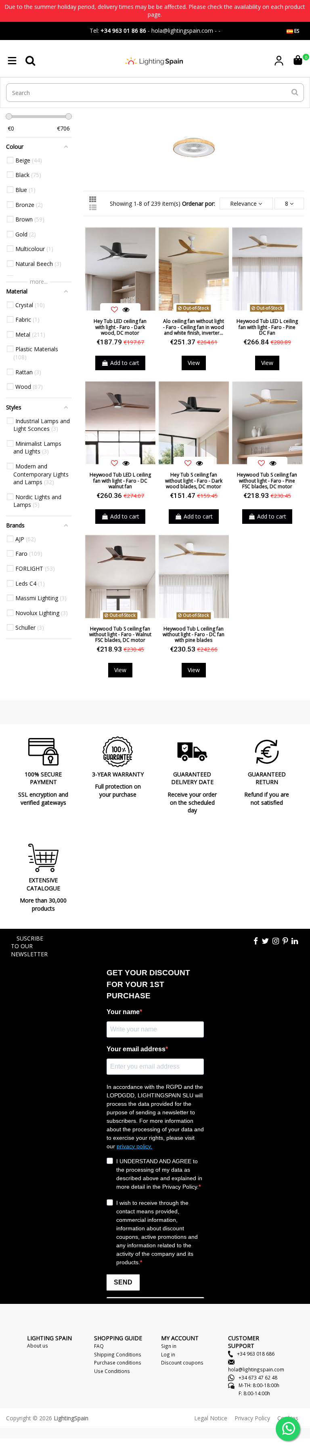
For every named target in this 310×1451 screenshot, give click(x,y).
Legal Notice (210, 1418)
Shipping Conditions (117, 1354)
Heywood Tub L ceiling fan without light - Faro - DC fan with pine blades (193, 634)
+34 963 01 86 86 (123, 30)
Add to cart (124, 363)
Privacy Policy (252, 1418)
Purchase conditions (117, 1362)
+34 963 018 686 (255, 1353)
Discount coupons (182, 1362)
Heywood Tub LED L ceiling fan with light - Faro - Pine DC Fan (267, 327)
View (194, 363)
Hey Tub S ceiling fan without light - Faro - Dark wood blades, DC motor (193, 480)
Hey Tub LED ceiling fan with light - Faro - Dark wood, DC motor (120, 327)
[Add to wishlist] (114, 310)
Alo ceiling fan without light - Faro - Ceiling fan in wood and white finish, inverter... (193, 327)
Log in (168, 1354)
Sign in (168, 1346)
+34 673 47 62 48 (257, 1377)
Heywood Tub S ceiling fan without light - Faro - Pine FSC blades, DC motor (267, 480)
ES (296, 30)
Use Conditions (112, 1371)
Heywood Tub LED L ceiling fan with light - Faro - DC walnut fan (120, 480)
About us (37, 1345)
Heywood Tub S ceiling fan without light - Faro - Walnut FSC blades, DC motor (120, 634)
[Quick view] (126, 310)
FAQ (99, 1346)
